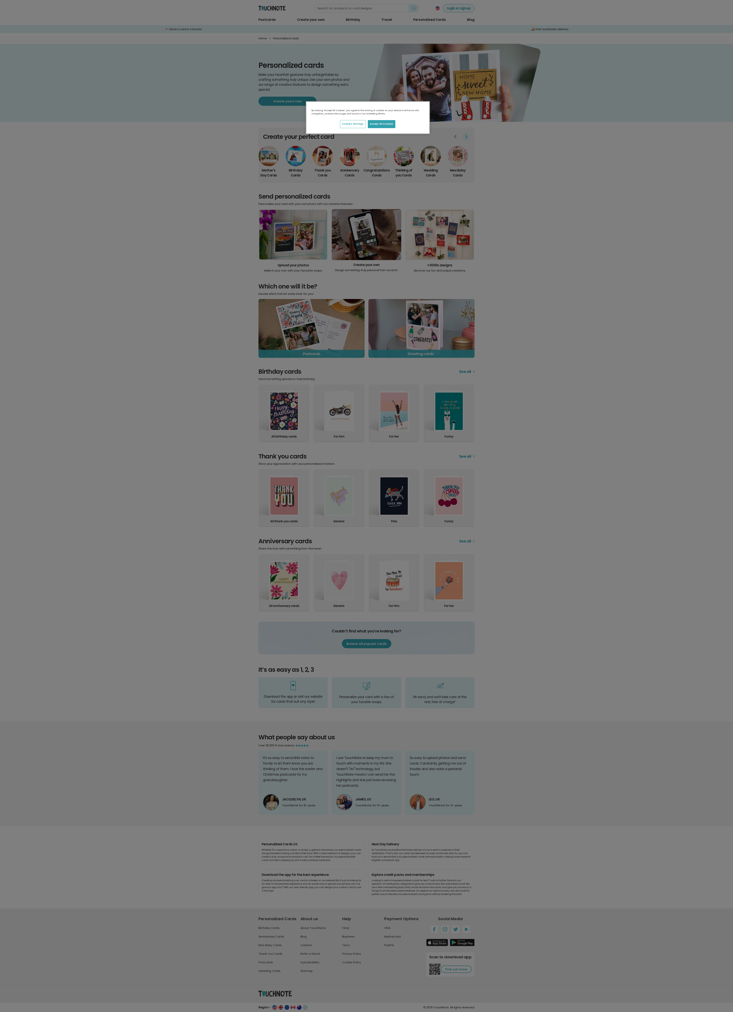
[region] (368, 117)
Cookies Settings (353, 123)
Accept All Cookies (381, 123)
